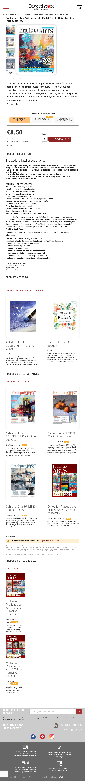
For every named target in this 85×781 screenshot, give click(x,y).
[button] (51, 71)
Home (5, 14)
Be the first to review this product (17, 79)
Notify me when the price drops (17, 141)
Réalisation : (54, 777)
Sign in (43, 541)
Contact (44, 777)
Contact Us (7, 777)
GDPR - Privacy (20, 777)
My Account (71, 7)
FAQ (29, 777)
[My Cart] (79, 8)
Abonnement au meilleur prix (64, 120)
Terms (36, 777)
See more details (14, 104)
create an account (53, 541)
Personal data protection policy (61, 551)
